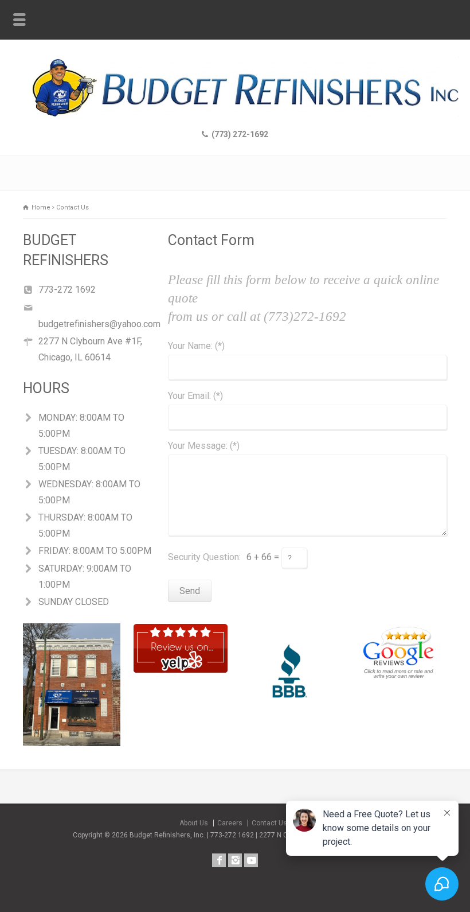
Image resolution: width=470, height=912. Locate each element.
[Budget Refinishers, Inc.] (235, 113)
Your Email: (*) (195, 396)
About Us (193, 823)
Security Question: (204, 557)
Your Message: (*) (204, 446)
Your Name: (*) (196, 346)
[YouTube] (251, 860)
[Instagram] (235, 860)
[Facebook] (219, 860)
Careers (229, 823)
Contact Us (269, 823)
